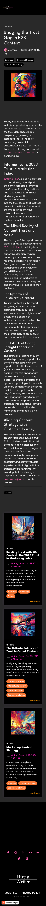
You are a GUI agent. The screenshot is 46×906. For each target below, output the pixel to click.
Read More (35, 601)
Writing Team (17, 563)
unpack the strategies (21, 152)
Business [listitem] (12, 591)
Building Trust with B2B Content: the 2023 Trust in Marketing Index (22, 555)
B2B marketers (12, 247)
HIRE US (21, 810)
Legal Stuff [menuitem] (12, 892)
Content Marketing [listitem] (16, 695)
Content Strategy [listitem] (16, 681)
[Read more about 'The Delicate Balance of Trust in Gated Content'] (23, 624)
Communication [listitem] (15, 690)
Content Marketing (13, 64)
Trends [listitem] (11, 596)
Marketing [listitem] (24, 591)
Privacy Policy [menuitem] (30, 892)
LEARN (22, 833)
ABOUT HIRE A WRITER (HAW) (22, 821)
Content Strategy (25, 60)
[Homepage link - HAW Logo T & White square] (23, 888)
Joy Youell (13, 50)
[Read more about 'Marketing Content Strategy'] (23, 723)
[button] (42, 6)
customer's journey (15, 479)
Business (9, 60)
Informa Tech (11, 178)
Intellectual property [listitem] (17, 686)
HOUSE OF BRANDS (22, 844)
